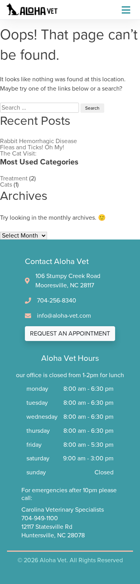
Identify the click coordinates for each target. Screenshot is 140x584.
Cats (6, 185)
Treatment (14, 178)
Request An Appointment (70, 333)
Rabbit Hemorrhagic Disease (38, 141)
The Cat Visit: (18, 153)
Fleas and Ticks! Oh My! (32, 147)
